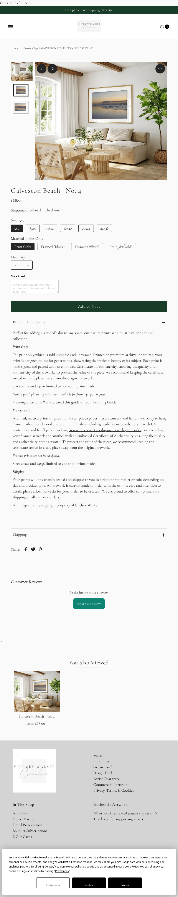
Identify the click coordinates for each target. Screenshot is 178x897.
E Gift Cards (22, 836)
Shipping (18, 210)
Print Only (22, 246)
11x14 (50, 228)
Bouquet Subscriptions (30, 830)
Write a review (89, 604)
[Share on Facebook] (25, 549)
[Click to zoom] (160, 68)
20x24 (86, 228)
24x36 (104, 228)
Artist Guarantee (106, 778)
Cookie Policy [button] (130, 866)
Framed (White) (87, 246)
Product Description (29, 322)
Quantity (18, 257)
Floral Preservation (27, 824)
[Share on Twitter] (33, 549)
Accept (125, 884)
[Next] (52, 68)
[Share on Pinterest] (40, 549)
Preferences (53, 884)
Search (98, 755)
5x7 (16, 228)
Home (16, 48)
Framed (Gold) (120, 246)
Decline (88, 884)
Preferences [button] (62, 871)
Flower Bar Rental (27, 819)
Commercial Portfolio (110, 784)
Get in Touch (103, 767)
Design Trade (103, 772)
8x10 (32, 228)
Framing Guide (104, 402)
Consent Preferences (15, 2)
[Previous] (41, 68)
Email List (101, 761)
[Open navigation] (10, 26)
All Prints (20, 813)
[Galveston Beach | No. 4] (37, 691)
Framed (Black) (53, 246)
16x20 (68, 228)
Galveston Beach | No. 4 (37, 716)
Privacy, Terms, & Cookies (113, 790)
